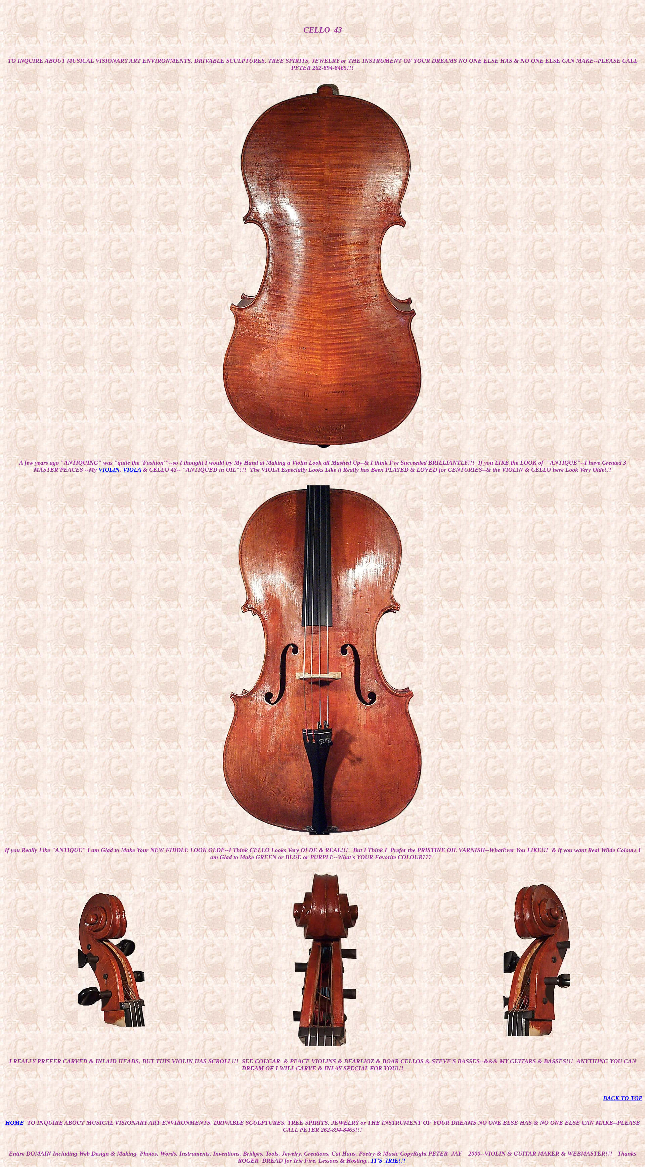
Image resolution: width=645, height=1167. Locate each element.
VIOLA (132, 469)
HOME (14, 1122)
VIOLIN (109, 469)
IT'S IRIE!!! (388, 1160)
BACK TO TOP (622, 1098)
